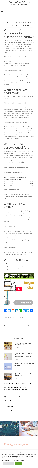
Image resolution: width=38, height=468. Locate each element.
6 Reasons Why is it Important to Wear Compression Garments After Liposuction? (23, 354)
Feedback (10, 406)
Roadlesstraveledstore (19, 1)
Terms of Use (11, 414)
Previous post (8, 326)
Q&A (19, 19)
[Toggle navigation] (2, 11)
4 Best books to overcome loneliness (15, 401)
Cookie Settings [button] (8, 463)
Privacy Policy (11, 410)
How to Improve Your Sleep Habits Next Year (23, 344)
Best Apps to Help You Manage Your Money (24, 364)
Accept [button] (18, 463)
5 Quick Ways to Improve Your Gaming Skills (23, 374)
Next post (31, 326)
